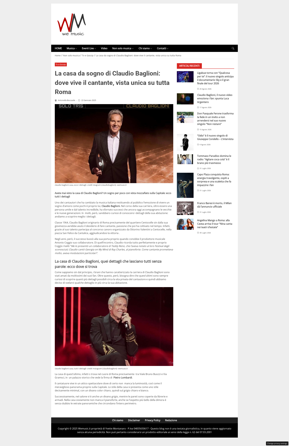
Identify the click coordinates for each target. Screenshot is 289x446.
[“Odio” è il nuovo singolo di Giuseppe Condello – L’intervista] (185, 142)
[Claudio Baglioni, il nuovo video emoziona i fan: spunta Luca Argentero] (185, 98)
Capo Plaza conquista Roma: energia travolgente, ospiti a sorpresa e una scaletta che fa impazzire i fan (214, 180)
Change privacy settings (277, 443)
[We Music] (72, 24)
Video (104, 48)
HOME (58, 48)
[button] (233, 48)
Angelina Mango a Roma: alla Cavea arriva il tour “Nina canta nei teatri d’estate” (214, 224)
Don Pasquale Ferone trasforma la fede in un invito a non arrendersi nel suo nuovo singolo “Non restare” (215, 119)
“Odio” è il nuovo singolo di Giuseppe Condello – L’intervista (215, 137)
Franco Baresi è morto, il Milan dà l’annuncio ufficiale (214, 204)
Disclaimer (134, 420)
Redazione (171, 420)
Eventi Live (88, 48)
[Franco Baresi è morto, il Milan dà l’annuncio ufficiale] (185, 208)
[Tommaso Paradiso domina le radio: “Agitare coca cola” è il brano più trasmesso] (185, 159)
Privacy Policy (152, 420)
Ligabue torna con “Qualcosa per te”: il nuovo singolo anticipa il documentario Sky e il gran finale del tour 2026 (215, 78)
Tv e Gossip (61, 64)
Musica (71, 48)
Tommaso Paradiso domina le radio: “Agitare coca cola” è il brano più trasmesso (214, 159)
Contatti (161, 48)
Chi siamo (144, 48)
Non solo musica (121, 48)
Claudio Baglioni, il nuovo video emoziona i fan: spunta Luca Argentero (214, 98)
